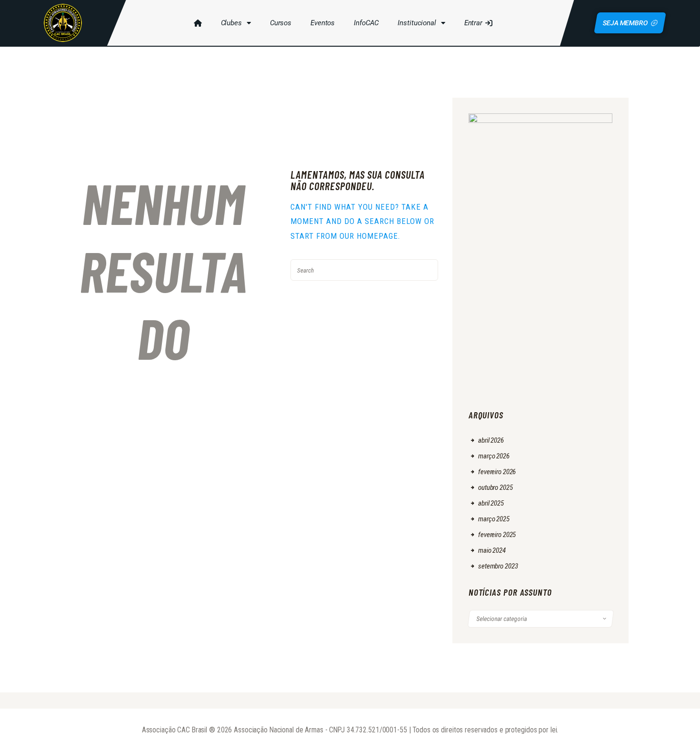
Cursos (280, 23)
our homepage (369, 236)
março (494, 456)
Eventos (322, 23)
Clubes (231, 23)
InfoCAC (366, 23)
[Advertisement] (541, 337)
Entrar (473, 23)
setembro (498, 566)
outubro (495, 487)
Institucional (417, 23)
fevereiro (497, 471)
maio (492, 550)
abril (491, 440)
